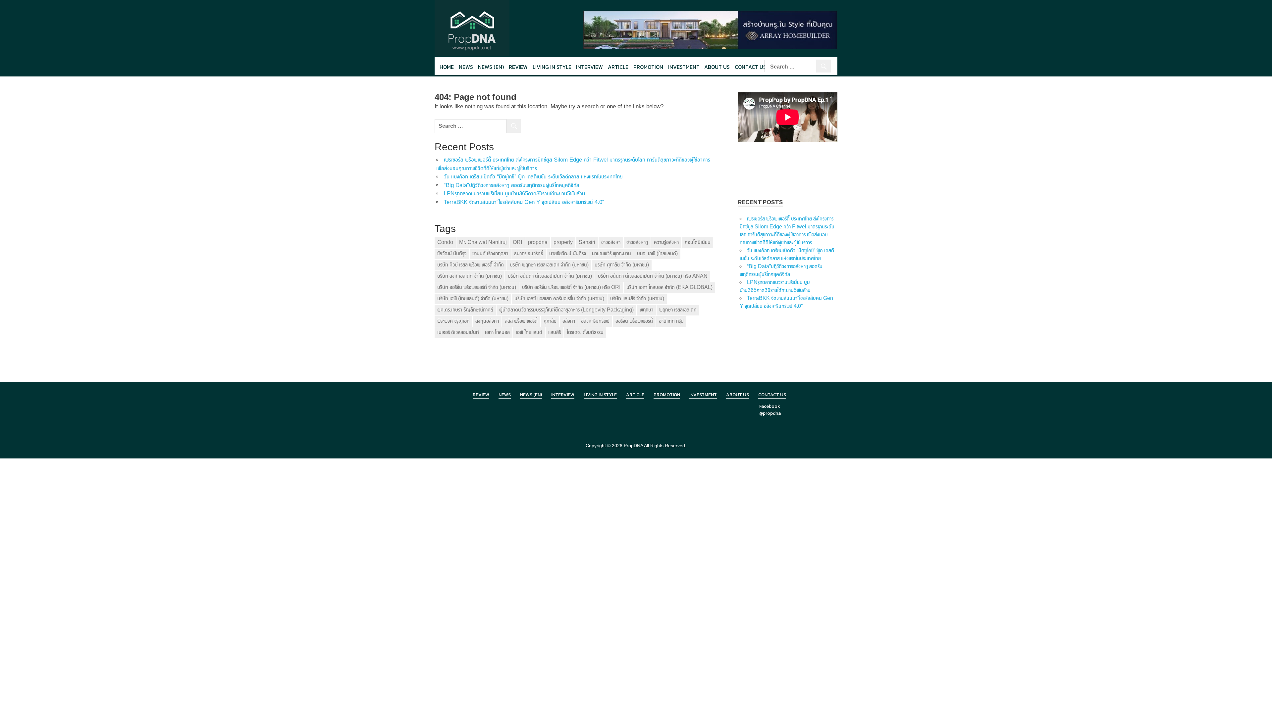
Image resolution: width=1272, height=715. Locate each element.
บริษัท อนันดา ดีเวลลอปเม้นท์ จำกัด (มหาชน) (550, 276)
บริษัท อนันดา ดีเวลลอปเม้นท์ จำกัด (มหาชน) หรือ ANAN (653, 276)
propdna (538, 242)
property (563, 242)
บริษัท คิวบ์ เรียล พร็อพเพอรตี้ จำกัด (470, 264)
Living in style (552, 67)
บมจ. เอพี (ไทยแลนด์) (657, 253)
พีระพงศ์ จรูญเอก (453, 321)
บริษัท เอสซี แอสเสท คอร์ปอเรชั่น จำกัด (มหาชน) (559, 298)
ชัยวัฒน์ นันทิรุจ (451, 253)
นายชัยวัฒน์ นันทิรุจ (567, 253)
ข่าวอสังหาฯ (637, 242)
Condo (445, 242)
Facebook (769, 406)
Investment (684, 67)
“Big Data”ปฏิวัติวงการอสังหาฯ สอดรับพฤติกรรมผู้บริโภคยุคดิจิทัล (511, 185)
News (466, 67)
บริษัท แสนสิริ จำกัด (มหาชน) (637, 298)
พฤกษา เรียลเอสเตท (678, 309)
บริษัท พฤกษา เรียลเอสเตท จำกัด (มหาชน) (549, 264)
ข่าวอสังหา (610, 242)
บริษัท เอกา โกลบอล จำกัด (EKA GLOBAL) (669, 287)
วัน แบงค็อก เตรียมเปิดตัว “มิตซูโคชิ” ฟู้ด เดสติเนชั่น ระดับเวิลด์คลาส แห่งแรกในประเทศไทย (533, 176)
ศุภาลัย (550, 321)
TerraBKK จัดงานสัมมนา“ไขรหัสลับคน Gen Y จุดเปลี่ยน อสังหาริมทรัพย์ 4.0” (524, 202)
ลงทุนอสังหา (487, 321)
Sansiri (587, 242)
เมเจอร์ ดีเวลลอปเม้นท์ (458, 332)
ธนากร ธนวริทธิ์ (528, 253)
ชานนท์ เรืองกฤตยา (490, 253)
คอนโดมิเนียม (698, 242)
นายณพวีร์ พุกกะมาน (611, 253)
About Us (717, 67)
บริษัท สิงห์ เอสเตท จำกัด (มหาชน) (469, 276)
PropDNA (633, 445)
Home (447, 67)
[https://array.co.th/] (710, 29)
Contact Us (750, 67)
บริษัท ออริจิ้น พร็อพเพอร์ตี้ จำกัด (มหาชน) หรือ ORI (571, 287)
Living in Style (600, 394)
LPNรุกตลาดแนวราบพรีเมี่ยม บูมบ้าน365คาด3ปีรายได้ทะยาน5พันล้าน (514, 193)
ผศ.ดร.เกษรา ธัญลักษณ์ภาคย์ (465, 309)
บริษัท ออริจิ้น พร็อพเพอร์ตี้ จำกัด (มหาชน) (476, 287)
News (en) (491, 67)
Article (618, 67)
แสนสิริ (554, 332)
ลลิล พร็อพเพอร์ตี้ (521, 321)
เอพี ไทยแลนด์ (529, 332)
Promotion (648, 67)
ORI (517, 242)
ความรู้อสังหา (666, 242)
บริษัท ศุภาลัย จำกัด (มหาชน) (622, 264)
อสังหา (568, 321)
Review (518, 67)
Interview (589, 67)
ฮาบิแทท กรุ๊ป (671, 321)
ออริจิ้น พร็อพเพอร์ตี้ (634, 321)
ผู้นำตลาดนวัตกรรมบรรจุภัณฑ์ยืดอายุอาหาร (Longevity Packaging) (566, 309)
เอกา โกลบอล (497, 332)
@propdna (770, 413)
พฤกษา (646, 309)
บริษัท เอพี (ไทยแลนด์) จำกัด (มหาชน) (472, 298)
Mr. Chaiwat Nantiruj (483, 242)
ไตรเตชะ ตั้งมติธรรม (585, 332)
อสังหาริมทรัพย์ (595, 321)
